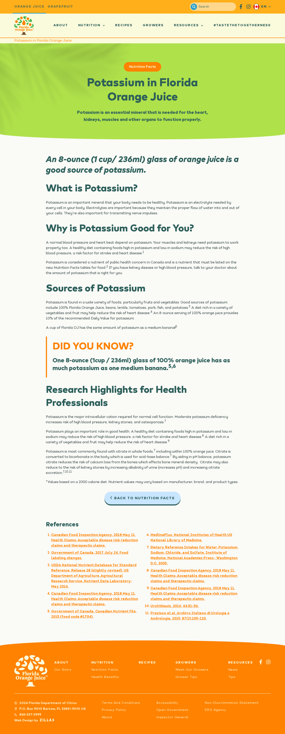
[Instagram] (268, 662)
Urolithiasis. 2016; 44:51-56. (175, 606)
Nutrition (89, 25)
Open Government (172, 710)
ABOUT (61, 662)
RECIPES (147, 662)
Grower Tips (186, 677)
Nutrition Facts (142, 66)
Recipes (123, 25)
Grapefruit (60, 6)
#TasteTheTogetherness (242, 25)
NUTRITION (102, 662)
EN (264, 6)
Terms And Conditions (121, 702)
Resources (186, 25)
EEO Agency (215, 710)
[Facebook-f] (261, 662)
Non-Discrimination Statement (232, 702)
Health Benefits (105, 677)
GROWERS (185, 662)
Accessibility (167, 702)
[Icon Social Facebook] (241, 6)
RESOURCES (240, 662)
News (233, 669)
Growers (153, 25)
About (60, 25)
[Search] (194, 7)
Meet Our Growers (192, 669)
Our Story (63, 669)
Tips (232, 677)
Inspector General (172, 717)
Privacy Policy (114, 710)
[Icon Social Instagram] (248, 6)
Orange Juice (29, 6)
